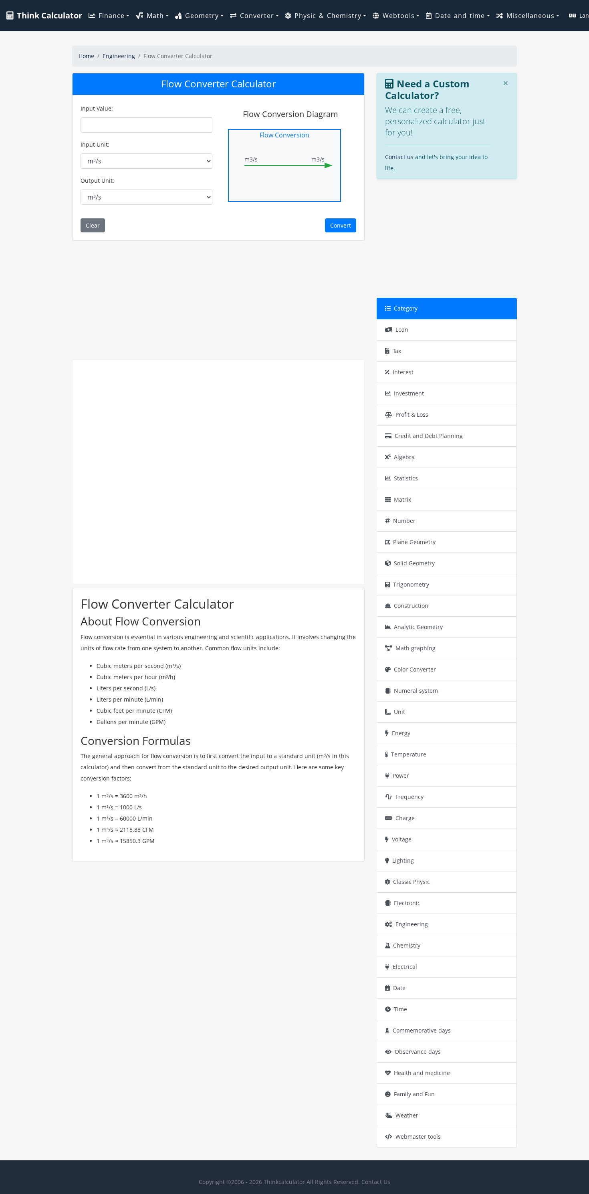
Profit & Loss (411, 414)
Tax (397, 351)
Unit (399, 712)
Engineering (119, 56)
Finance (112, 15)
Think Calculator (49, 15)
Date (399, 988)
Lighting (403, 860)
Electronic (407, 903)
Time (400, 1009)
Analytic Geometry (418, 627)
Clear (93, 225)
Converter (257, 15)
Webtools (399, 15)
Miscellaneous (530, 15)
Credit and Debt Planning (429, 436)
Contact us (399, 157)
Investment (409, 393)
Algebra (404, 457)
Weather (406, 1115)
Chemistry (406, 945)
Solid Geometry (414, 563)
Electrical (405, 966)
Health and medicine (422, 1073)
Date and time (460, 15)
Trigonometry (411, 584)
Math (155, 15)
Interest (403, 372)
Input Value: (97, 108)
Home (86, 56)
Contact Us (375, 1182)
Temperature (408, 754)
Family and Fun (414, 1094)
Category (406, 308)
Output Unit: (97, 180)
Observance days (418, 1051)
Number (404, 520)
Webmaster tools (418, 1136)
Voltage (401, 839)
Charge (405, 818)
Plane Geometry (414, 542)
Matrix (402, 499)
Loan (401, 329)
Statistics (406, 478)
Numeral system (416, 690)
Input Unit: (95, 144)
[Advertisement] (218, 300)
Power (401, 775)
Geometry (202, 15)
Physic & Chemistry (327, 15)
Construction (411, 605)
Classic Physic (411, 881)
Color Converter (415, 669)
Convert (340, 225)
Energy (401, 733)
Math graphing (415, 648)
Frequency (409, 797)
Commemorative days (422, 1030)
